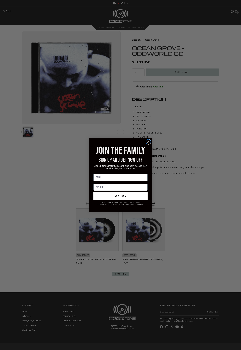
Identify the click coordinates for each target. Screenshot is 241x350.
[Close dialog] (148, 141)
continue (120, 196)
